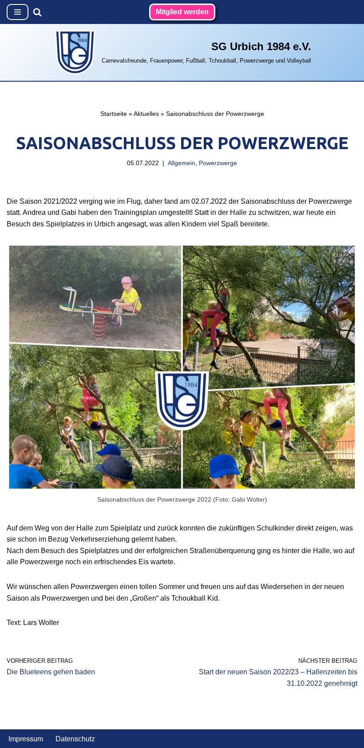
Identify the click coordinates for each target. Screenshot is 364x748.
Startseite (113, 113)
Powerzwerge (218, 162)
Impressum (25, 739)
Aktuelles (146, 113)
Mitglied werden (182, 12)
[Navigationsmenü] (17, 12)
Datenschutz (75, 739)
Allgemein (181, 162)
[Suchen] (37, 12)
